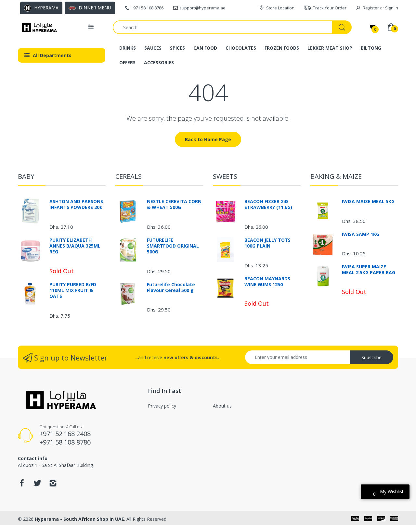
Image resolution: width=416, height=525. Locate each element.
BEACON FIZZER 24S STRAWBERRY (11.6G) (268, 204)
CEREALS (128, 176)
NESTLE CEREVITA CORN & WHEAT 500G (174, 204)
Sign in (391, 8)
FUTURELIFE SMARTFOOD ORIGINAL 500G (173, 246)
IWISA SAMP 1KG (360, 234)
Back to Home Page (208, 139)
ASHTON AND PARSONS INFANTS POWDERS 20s (76, 204)
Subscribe (371, 357)
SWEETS (225, 176)
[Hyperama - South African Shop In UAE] (38, 27)
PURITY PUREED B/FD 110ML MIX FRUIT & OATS (72, 290)
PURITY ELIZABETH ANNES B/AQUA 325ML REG (74, 246)
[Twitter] (37, 485)
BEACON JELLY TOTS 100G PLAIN (267, 243)
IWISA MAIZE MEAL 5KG (368, 201)
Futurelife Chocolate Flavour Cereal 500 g (171, 287)
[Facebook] (22, 485)
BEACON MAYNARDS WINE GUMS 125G (267, 281)
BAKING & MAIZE (336, 176)
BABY (26, 176)
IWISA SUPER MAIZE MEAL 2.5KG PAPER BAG (368, 269)
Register (371, 8)
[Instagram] (53, 485)
